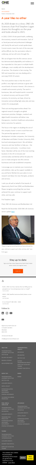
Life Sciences (5, 11)
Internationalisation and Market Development (7, 390)
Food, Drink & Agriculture (5, 403)
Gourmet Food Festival (23, 368)
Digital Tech (5, 373)
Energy (19, 373)
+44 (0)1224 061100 (7, 335)
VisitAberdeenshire (7, 438)
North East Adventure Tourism (23, 365)
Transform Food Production (6, 417)
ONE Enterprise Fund (7, 363)
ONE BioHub (20, 352)
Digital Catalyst (6, 386)
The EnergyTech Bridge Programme (8, 398)
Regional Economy (7, 360)
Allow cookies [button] (30, 457)
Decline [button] (23, 457)
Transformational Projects (22, 348)
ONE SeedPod (20, 355)
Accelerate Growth (7, 383)
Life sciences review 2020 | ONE (5, 3)
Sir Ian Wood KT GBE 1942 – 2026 (11, 302)
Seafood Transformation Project (24, 361)
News (3, 9)
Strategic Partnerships (8, 394)
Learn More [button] (11, 462)
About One (4, 347)
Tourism (4, 431)
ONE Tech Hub (21, 358)
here (12, 211)
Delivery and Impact (7, 357)
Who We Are (5, 354)
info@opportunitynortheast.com (10, 338)
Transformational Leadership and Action (8, 351)
